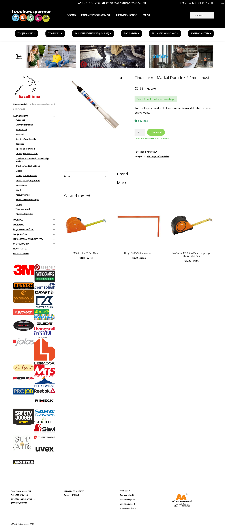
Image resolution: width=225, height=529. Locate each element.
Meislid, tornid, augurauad (28, 180)
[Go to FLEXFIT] (23, 325)
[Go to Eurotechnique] (44, 317)
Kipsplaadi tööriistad (25, 148)
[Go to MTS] (44, 371)
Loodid (19, 170)
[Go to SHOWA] (44, 420)
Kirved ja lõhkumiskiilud (27, 153)
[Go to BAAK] (44, 267)
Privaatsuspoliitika (128, 508)
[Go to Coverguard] (23, 296)
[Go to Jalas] (23, 342)
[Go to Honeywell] (44, 329)
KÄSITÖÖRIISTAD (200, 33)
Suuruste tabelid (127, 495)
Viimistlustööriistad (24, 214)
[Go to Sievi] (44, 429)
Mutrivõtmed (21, 185)
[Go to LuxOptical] (23, 368)
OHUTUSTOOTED (21, 243)
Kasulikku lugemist (128, 499)
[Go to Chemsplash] (44, 286)
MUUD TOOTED (20, 248)
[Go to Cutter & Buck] (44, 302)
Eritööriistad (21, 129)
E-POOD (71, 15)
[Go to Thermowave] (44, 437)
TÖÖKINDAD (130, 33)
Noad (18, 190)
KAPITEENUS (125, 490)
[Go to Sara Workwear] (44, 412)
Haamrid (20, 134)
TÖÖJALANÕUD (25, 33)
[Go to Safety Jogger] (23, 417)
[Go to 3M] (23, 269)
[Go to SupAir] (23, 443)
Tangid (19, 204)
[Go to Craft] (44, 292)
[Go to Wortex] (23, 462)
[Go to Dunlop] (23, 312)
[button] (121, 78)
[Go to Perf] (23, 378)
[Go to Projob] (23, 391)
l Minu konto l (188, 3)
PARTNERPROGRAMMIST (95, 15)
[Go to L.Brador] (44, 351)
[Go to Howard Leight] (44, 334)
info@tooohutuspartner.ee (123, 3)
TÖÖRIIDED (54, 33)
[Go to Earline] (44, 311)
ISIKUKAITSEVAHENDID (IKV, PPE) (92, 33)
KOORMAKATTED (21, 253)
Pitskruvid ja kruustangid (27, 199)
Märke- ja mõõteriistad (158, 156)
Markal (24, 104)
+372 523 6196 (91, 3)
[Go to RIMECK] (44, 401)
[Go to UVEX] (44, 449)
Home (16, 104)
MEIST (146, 15)
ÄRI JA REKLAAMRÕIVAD (164, 33)
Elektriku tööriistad (24, 124)
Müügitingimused (127, 504)
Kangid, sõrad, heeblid (26, 139)
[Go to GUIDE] (44, 323)
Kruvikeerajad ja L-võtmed (28, 165)
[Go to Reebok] (44, 390)
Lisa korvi (155, 132)
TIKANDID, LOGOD (126, 15)
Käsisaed (20, 143)
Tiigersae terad (23, 209)
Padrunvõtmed (23, 194)
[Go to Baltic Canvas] (44, 276)
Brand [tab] (67, 176)
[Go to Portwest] (44, 382)
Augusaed (20, 119)
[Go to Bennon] (23, 285)
